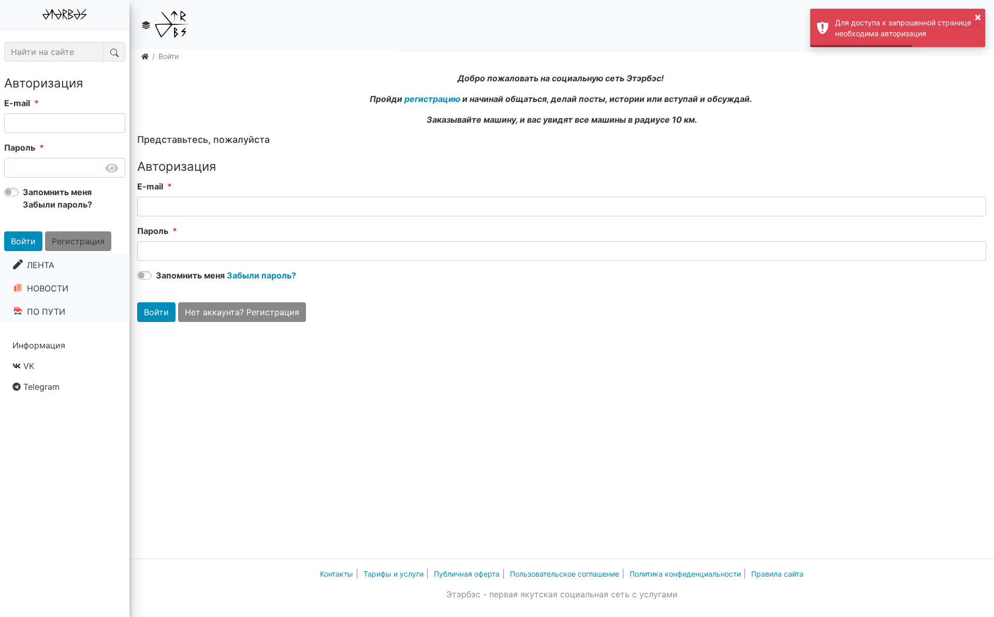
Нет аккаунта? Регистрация (242, 312)
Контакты (336, 573)
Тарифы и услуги (393, 573)
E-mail (17, 103)
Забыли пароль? (57, 204)
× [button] (978, 16)
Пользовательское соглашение (564, 573)
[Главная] (145, 56)
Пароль (19, 147)
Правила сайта (777, 573)
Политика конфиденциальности (685, 573)
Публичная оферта (467, 573)
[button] (146, 24)
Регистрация (78, 241)
